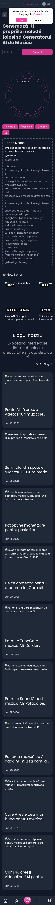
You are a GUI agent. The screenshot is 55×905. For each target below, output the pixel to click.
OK (21, 20)
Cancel (38, 20)
